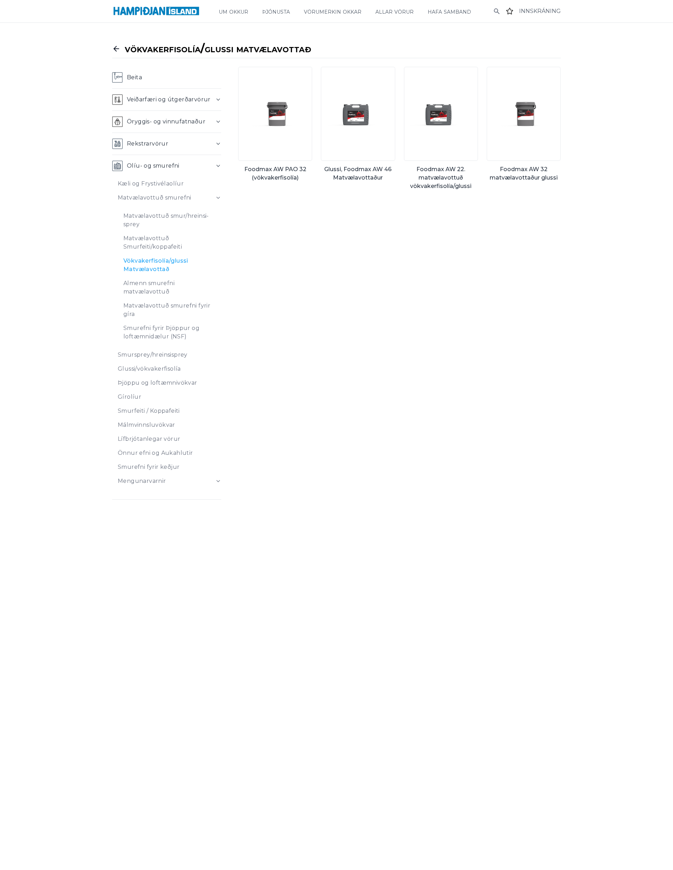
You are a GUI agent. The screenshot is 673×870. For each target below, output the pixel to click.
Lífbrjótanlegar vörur (149, 439)
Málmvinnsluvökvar (146, 424)
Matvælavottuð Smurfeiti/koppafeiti (152, 242)
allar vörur (394, 11)
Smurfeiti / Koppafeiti (149, 410)
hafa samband (449, 11)
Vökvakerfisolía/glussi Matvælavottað (155, 264)
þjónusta (276, 11)
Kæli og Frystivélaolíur (151, 183)
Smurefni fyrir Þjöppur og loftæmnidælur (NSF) (161, 332)
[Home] (156, 11)
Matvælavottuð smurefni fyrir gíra (166, 309)
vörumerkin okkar (332, 11)
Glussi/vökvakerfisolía (149, 368)
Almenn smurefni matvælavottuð (149, 287)
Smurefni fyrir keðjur (148, 467)
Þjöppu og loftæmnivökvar (157, 382)
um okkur (233, 11)
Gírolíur (129, 396)
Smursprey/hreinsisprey (153, 354)
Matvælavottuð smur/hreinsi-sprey (166, 220)
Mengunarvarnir (142, 481)
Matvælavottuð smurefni (154, 197)
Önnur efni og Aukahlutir (155, 453)
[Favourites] (510, 11)
